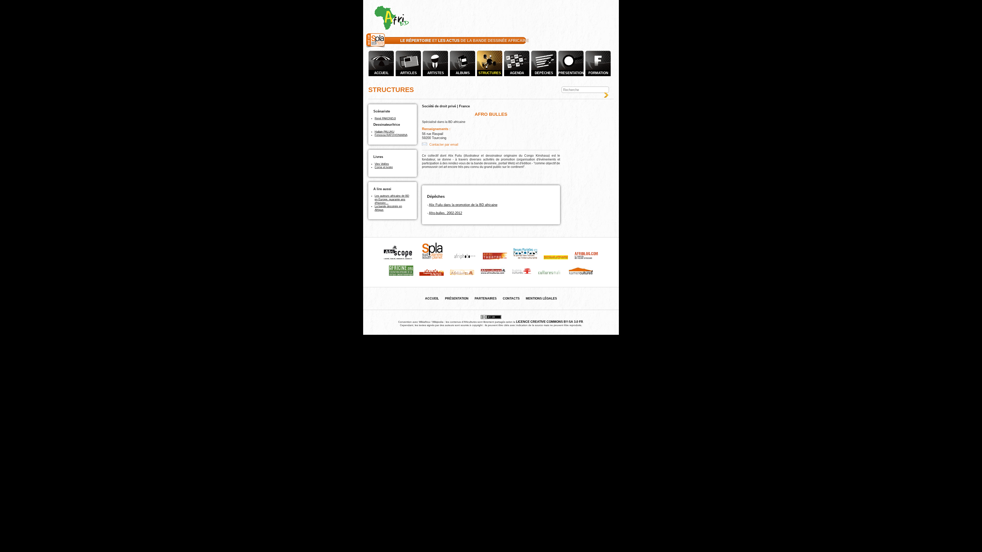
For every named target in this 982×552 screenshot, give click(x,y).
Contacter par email (443, 144)
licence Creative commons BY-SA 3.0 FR (549, 322)
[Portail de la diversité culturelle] (375, 48)
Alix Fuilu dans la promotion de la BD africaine (463, 205)
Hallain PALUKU (384, 131)
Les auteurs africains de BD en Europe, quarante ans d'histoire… (392, 199)
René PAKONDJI (385, 118)
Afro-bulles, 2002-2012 (445, 213)
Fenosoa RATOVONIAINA (391, 134)
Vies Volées (382, 163)
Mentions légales (541, 298)
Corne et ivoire (384, 167)
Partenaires (486, 298)
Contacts (511, 298)
